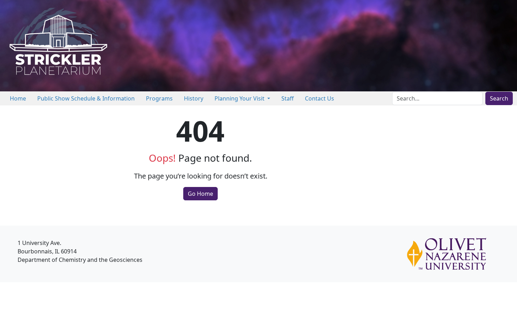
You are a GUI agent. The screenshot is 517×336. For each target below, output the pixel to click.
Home (18, 98)
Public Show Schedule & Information (86, 98)
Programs (159, 98)
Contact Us (319, 98)
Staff (287, 98)
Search (499, 98)
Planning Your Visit (240, 98)
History (193, 98)
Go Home (200, 194)
